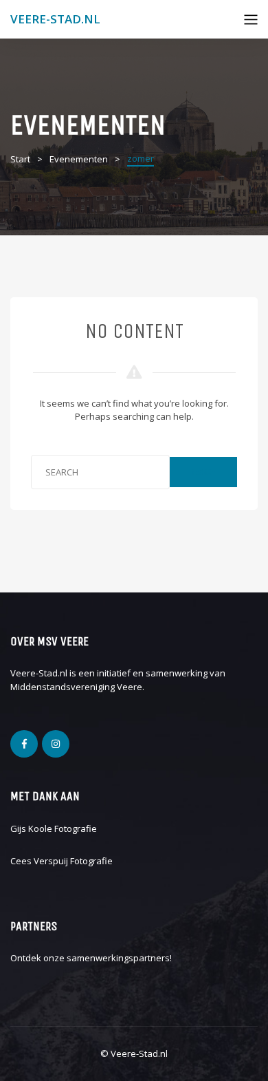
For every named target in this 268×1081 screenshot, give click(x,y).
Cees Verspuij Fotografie (61, 861)
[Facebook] (24, 744)
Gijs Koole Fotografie (53, 828)
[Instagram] (55, 744)
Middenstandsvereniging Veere (76, 687)
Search (203, 472)
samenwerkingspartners (118, 958)
